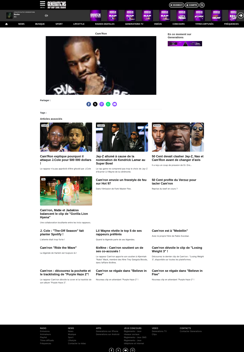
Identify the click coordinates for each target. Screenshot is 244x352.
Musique (40, 24)
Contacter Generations (191, 331)
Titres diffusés (204, 24)
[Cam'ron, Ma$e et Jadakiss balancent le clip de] (66, 191)
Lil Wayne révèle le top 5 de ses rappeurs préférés (119, 232)
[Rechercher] (202, 5)
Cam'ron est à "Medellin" (170, 230)
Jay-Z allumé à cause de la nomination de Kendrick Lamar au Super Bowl (120, 160)
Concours (179, 24)
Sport (59, 24)
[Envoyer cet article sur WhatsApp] (107, 105)
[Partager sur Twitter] (94, 105)
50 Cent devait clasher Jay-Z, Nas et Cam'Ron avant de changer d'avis (177, 158)
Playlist (43, 337)
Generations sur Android (107, 334)
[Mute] (46, 15)
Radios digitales (105, 24)
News (21, 24)
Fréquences (231, 24)
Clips (154, 334)
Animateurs (45, 334)
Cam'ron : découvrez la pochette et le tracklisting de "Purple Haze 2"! (65, 272)
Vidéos (158, 24)
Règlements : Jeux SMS (135, 337)
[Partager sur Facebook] (88, 105)
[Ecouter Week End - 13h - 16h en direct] (185, 43)
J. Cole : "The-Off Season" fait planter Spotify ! (62, 232)
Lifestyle (79, 24)
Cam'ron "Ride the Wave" (58, 247)
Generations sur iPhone (107, 331)
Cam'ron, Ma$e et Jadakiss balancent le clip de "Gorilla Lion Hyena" (64, 213)
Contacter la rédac (77, 343)
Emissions (45, 331)
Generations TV (134, 24)
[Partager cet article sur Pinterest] (101, 105)
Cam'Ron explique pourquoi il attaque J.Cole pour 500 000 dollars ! (65, 160)
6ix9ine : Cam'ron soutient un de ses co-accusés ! (119, 249)
